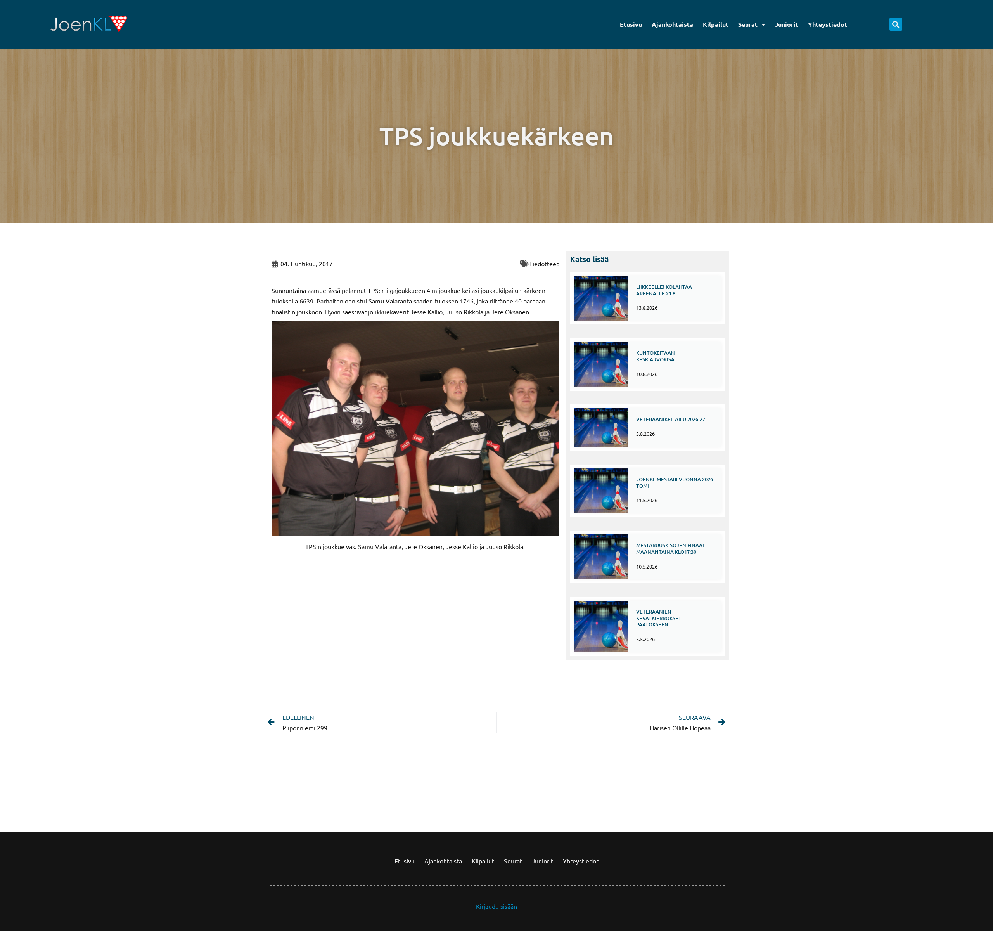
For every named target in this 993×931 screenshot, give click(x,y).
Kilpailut (715, 24)
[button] (895, 24)
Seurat (748, 24)
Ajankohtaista (672, 24)
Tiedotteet (544, 263)
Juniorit (786, 24)
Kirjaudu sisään (496, 906)
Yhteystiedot (827, 24)
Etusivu (631, 24)
